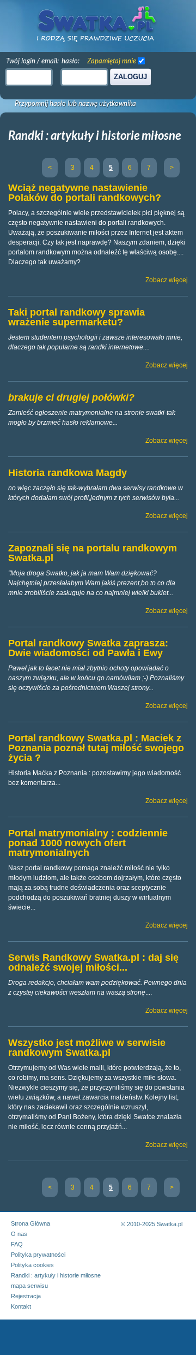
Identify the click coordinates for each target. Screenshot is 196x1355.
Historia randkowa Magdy (67, 472)
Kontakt (21, 1306)
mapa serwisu (29, 1285)
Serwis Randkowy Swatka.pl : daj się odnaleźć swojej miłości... (93, 962)
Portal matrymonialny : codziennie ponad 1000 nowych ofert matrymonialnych (88, 843)
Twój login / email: (32, 60)
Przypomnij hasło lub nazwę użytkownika (75, 103)
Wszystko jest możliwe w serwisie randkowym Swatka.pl (87, 1047)
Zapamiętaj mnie (111, 60)
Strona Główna (30, 1223)
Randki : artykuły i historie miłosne (56, 1275)
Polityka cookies (32, 1265)
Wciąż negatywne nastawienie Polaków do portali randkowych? (84, 192)
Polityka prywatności (38, 1254)
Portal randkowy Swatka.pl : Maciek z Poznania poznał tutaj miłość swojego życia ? (96, 748)
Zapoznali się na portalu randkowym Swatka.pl (92, 553)
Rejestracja (26, 1296)
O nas (19, 1234)
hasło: (70, 60)
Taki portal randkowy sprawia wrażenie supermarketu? (76, 317)
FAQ (17, 1244)
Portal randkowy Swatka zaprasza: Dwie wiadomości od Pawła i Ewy (88, 648)
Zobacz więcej (166, 280)
